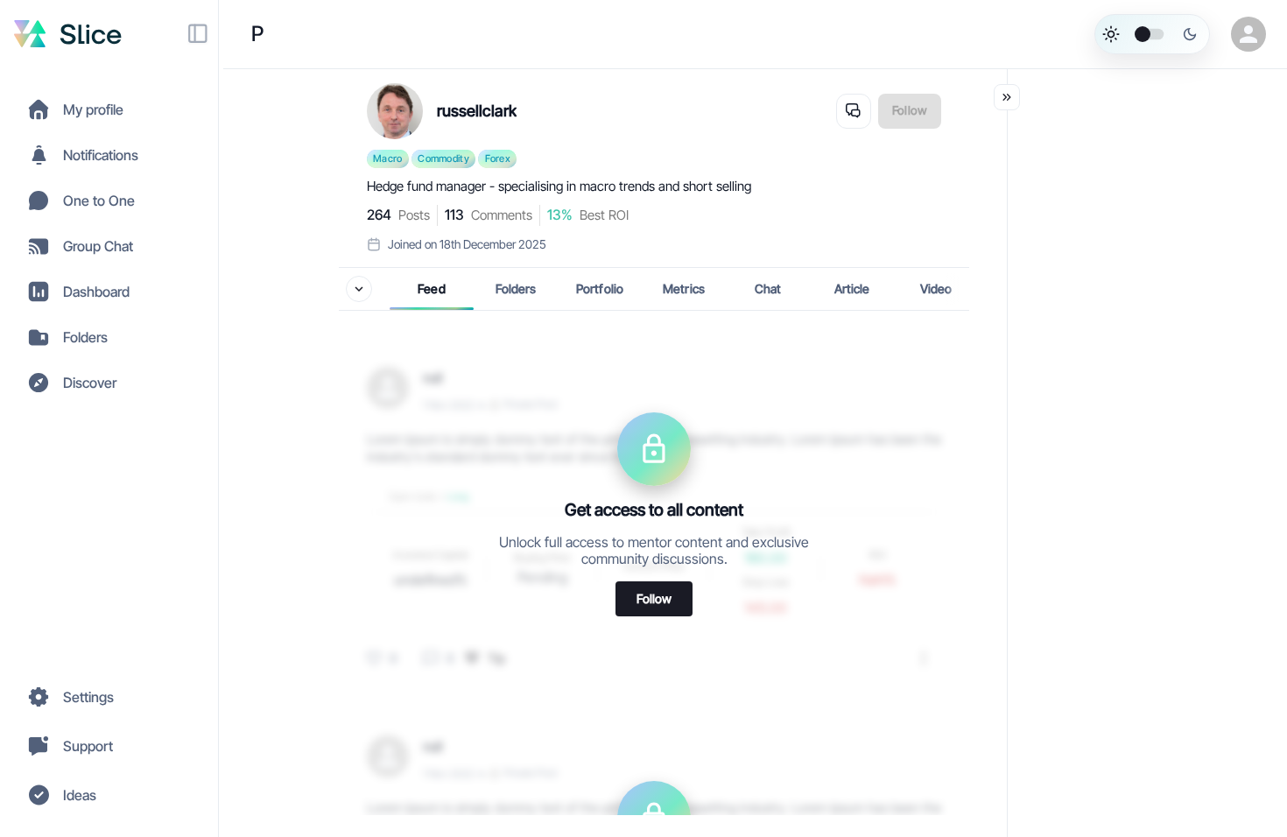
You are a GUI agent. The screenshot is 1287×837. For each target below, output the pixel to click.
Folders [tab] (516, 288)
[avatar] (1245, 34)
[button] (109, 109)
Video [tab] (936, 288)
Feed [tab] (432, 288)
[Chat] (853, 111)
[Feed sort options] (359, 289)
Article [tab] (852, 288)
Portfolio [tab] (599, 288)
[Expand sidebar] (198, 34)
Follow (654, 597)
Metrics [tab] (684, 288)
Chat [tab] (768, 288)
